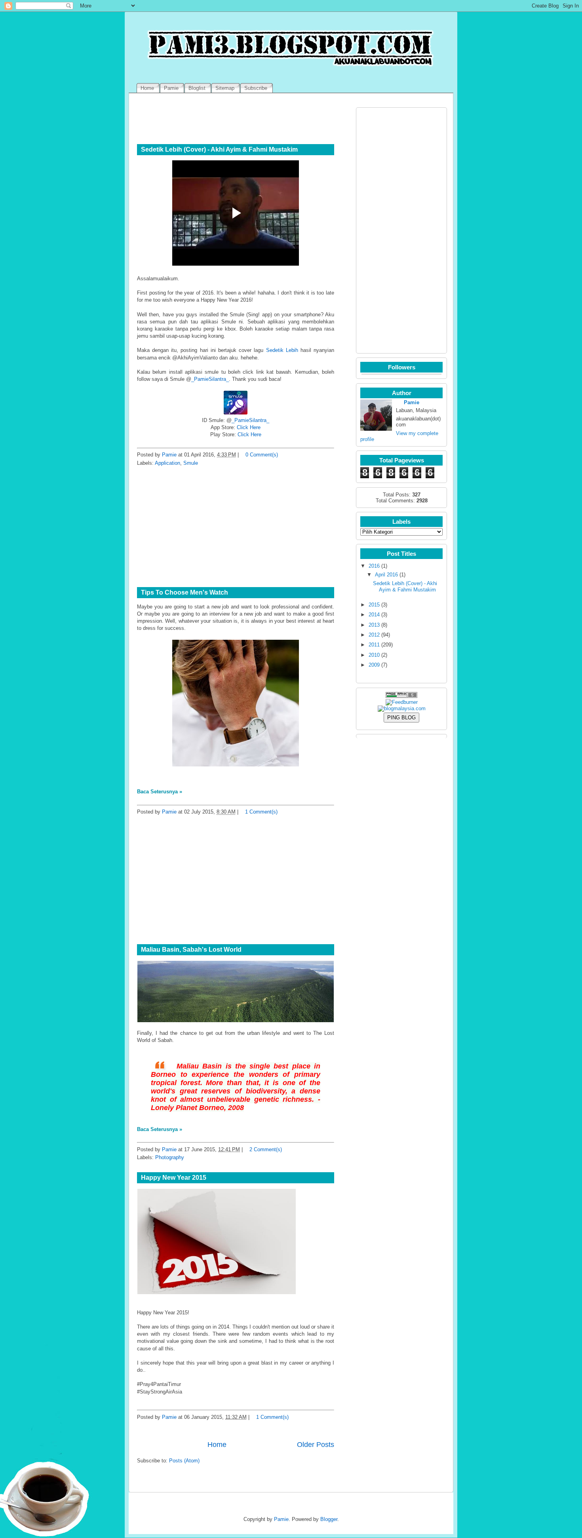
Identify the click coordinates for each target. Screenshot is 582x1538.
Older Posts (315, 1445)
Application (167, 463)
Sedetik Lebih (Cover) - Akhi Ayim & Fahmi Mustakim (219, 149)
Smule (190, 463)
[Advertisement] (235, 527)
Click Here (249, 427)
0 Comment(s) (261, 455)
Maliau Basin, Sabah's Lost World (191, 949)
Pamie (169, 455)
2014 (374, 615)
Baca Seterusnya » (159, 792)
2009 (374, 665)
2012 (374, 635)
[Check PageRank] (401, 696)
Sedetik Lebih (282, 350)
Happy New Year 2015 (173, 1177)
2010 (374, 655)
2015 (374, 605)
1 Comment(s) (261, 812)
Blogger (328, 1519)
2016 (374, 566)
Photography (169, 1157)
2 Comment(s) (265, 1149)
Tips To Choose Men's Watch (184, 592)
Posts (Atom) (184, 1461)
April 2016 (386, 575)
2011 (374, 645)
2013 (374, 625)
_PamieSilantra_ (210, 379)
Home (216, 1445)
